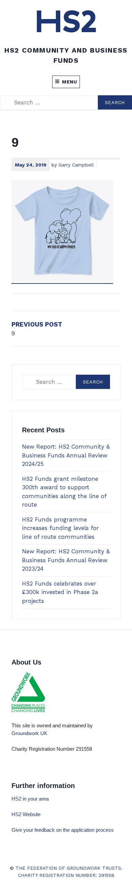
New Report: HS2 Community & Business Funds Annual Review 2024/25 (66, 455)
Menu (69, 81)
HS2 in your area (30, 799)
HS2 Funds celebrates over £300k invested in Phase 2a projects (60, 592)
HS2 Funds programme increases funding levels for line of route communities (60, 528)
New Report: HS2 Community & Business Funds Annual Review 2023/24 (66, 560)
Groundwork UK (29, 733)
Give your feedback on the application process (63, 830)
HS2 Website (26, 814)
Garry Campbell (76, 165)
